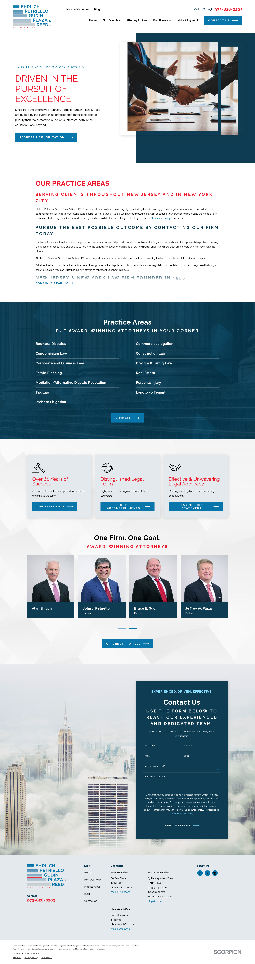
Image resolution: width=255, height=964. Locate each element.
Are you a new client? (154, 766)
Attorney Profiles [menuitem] (136, 20)
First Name (149, 745)
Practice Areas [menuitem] (162, 20)
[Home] (32, 16)
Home (87, 872)
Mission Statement (78, 9)
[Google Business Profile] (214, 873)
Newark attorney (160, 218)
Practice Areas (92, 886)
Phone (147, 756)
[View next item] (133, 628)
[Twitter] (207, 873)
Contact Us (90, 900)
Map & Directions (120, 891)
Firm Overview (92, 879)
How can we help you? (155, 776)
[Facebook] (199, 873)
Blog (97, 9)
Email (186, 756)
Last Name (189, 745)
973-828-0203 (228, 9)
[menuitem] (17, 958)
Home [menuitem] (93, 20)
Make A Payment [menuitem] (188, 20)
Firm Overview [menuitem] (111, 20)
